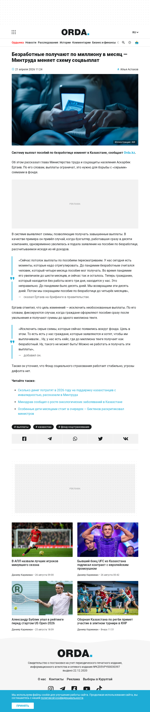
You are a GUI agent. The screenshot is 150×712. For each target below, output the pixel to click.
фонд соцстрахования (75, 426)
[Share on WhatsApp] (75, 439)
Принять (22, 705)
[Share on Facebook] (24, 439)
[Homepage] (75, 32)
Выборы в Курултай (97, 679)
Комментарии (81, 42)
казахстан (44, 426)
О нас (42, 679)
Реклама (73, 679)
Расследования (48, 42)
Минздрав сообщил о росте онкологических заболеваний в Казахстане (70, 402)
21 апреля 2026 (25, 69)
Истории (65, 42)
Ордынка (18, 42)
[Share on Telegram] (49, 439)
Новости (30, 42)
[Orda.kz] (75, 659)
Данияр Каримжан (22, 575)
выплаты (23, 426)
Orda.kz (129, 153)
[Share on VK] (125, 439)
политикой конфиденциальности (62, 697)
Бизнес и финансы (104, 42)
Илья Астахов (129, 69)
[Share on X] (100, 439)
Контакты (56, 679)
